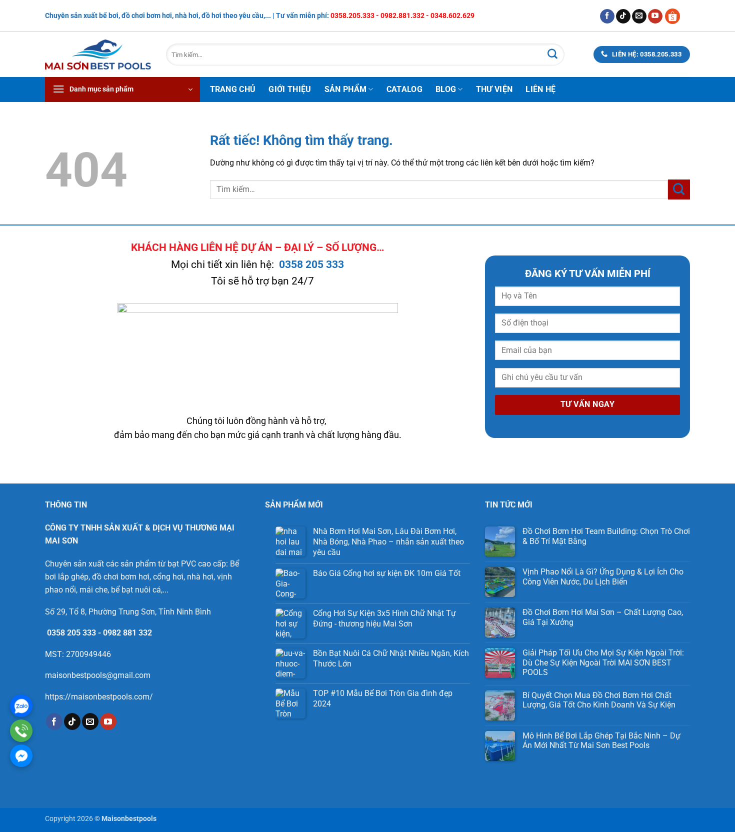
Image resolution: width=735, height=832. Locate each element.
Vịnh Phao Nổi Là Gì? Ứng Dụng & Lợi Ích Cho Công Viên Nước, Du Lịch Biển (603, 576)
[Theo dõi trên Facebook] (607, 16)
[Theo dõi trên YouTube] (655, 16)
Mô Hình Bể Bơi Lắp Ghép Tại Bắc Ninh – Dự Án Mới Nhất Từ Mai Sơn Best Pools (601, 740)
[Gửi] (552, 54)
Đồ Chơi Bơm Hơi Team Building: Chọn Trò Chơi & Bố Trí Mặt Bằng (606, 536)
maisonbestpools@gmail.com (97, 675)
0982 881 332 (127, 633)
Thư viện (494, 89)
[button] (122, 89)
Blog (446, 89)
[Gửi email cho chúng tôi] (639, 16)
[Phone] (21, 731)
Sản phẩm (345, 89)
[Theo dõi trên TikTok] (623, 16)
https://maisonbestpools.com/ (99, 697)
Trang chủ (233, 89)
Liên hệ (541, 89)
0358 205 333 (311, 264)
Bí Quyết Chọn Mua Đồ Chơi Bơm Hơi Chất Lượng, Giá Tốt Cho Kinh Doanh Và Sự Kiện (599, 700)
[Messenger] (21, 755)
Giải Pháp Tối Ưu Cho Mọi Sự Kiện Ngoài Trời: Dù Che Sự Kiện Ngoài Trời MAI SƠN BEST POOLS (603, 662)
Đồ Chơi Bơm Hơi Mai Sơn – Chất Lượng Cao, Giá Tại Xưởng (602, 617)
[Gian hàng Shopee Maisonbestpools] (676, 16)
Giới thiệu (289, 89)
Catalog (404, 89)
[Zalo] (21, 705)
